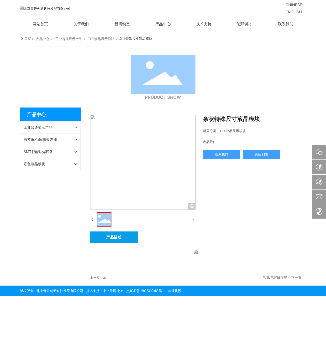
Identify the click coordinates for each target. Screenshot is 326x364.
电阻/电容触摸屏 (275, 277)
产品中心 (42, 39)
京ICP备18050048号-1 (146, 290)
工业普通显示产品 (68, 39)
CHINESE (293, 4)
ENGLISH (293, 12)
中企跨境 (109, 291)
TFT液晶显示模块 (101, 39)
